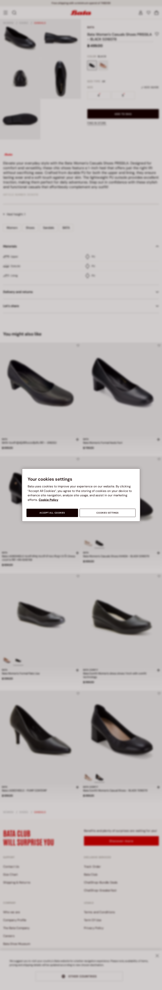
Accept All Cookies (52, 512)
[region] (81, 495)
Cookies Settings (107, 512)
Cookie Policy (48, 500)
